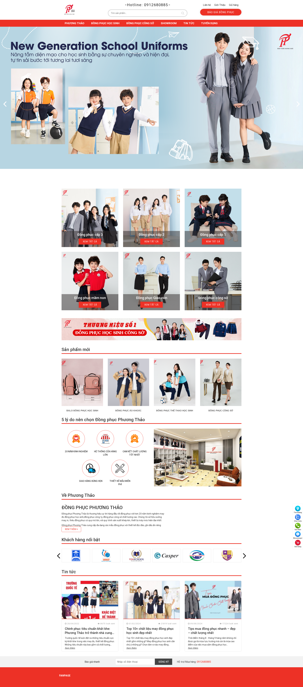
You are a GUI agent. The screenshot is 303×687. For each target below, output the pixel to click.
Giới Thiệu (219, 4)
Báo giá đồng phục (220, 12)
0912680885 (204, 661)
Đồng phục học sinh (105, 23)
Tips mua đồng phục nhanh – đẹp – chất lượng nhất (211, 631)
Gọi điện (298, 530)
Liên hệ (207, 4)
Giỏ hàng (233, 4)
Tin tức (188, 23)
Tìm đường (298, 512)
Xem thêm (70, 648)
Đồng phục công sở (140, 23)
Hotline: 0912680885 (147, 5)
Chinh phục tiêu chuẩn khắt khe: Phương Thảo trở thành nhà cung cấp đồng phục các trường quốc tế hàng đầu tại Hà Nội (90, 635)
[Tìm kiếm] (183, 13)
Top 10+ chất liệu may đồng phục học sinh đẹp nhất (150, 631)
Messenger (297, 538)
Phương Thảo (74, 23)
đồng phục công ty (93, 517)
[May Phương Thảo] (69, 9)
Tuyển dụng (209, 23)
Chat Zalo (298, 521)
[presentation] (4, 104)
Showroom (169, 23)
